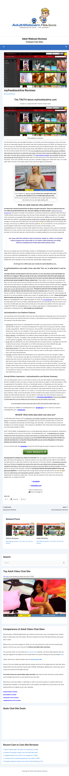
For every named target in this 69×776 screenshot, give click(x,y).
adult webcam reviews (42, 155)
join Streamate (47, 299)
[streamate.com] (35, 452)
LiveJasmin (36, 481)
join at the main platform (45, 397)
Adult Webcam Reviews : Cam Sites (15, 541)
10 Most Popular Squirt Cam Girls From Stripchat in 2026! (20, 749)
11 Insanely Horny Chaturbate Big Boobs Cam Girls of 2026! (21, 758)
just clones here (31, 652)
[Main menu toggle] (4, 46)
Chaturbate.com (36, 485)
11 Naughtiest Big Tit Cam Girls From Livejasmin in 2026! (20, 755)
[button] (66, 47)
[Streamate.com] (34, 597)
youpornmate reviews (10, 691)
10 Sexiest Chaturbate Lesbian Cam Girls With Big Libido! (20, 752)
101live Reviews (12, 538)
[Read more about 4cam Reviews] (51, 529)
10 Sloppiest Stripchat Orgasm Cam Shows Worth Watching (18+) (23, 761)
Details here (40, 407)
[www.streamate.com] (35, 178)
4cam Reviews (42, 538)
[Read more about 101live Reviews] (20, 529)
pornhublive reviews (9, 694)
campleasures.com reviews (12, 700)
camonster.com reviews (11, 697)
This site (5, 576)
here (62, 654)
